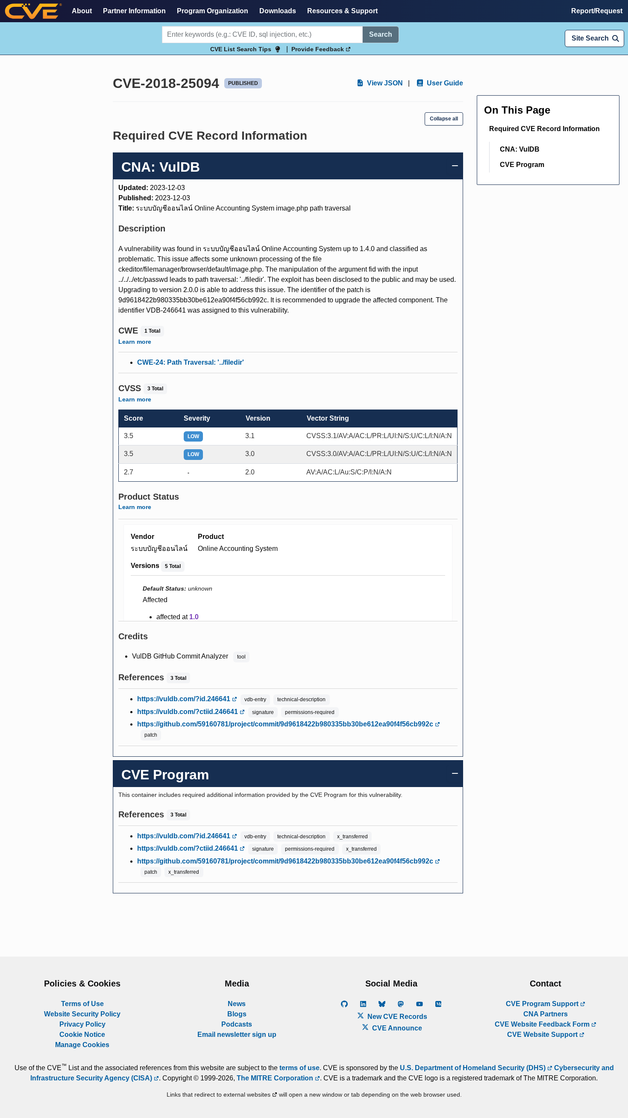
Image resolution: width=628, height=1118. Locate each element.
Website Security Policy (82, 1014)
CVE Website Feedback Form (543, 1024)
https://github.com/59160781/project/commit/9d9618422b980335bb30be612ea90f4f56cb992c (286, 724)
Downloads (277, 11)
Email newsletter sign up (236, 1034)
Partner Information (134, 11)
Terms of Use (82, 1003)
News (237, 1003)
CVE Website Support (543, 1034)
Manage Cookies (82, 1044)
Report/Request (596, 11)
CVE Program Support (543, 1003)
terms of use (299, 1067)
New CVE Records (396, 1016)
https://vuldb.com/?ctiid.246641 (188, 711)
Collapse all (444, 119)
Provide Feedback (318, 49)
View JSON (384, 83)
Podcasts (236, 1024)
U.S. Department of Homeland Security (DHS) (473, 1067)
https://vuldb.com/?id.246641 (184, 698)
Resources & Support (342, 11)
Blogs (237, 1014)
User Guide (444, 83)
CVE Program (522, 164)
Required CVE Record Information (544, 128)
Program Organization (212, 11)
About (82, 11)
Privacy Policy (82, 1024)
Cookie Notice (82, 1034)
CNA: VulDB (520, 149)
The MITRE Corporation (276, 1078)
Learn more (134, 341)
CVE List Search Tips (240, 49)
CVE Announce (396, 1028)
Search (380, 34)
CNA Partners (545, 1014)
